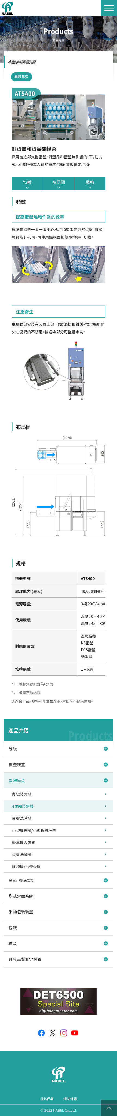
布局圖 (58, 182)
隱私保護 (47, 1098)
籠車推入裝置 (23, 842)
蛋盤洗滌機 (21, 854)
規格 (89, 182)
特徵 (27, 182)
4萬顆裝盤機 (22, 806)
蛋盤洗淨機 (21, 818)
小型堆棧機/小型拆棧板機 (34, 830)
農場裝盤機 (21, 794)
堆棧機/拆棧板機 (26, 866)
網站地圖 (70, 1098)
